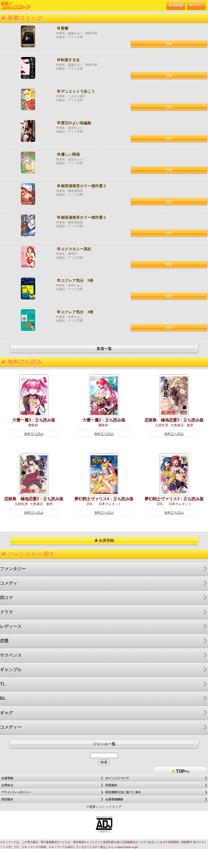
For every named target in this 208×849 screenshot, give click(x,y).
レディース (11, 626)
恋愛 (4, 640)
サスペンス (11, 655)
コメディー (11, 727)
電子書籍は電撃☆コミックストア (16, 5)
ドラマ (6, 612)
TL (2, 684)
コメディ (8, 583)
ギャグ (6, 712)
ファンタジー (13, 568)
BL (3, 698)
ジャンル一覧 (104, 744)
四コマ (6, 597)
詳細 (169, 44)
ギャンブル (11, 669)
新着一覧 (104, 348)
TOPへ (182, 771)
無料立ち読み (34, 434)
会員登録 (177, 5)
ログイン (198, 5)
